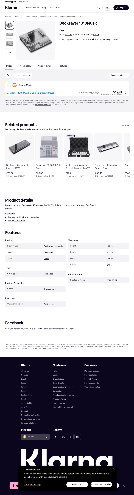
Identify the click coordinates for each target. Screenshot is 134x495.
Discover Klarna (32, 8)
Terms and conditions (43, 105)
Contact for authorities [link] (30, 415)
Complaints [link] (57, 391)
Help (58, 8)
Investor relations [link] (28, 423)
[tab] (9, 65)
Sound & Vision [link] (30, 17)
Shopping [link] (18, 17)
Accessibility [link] (26, 403)
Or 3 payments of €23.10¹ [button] (15, 176)
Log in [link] (55, 375)
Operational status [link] (92, 387)
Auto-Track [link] (25, 407)
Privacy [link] (24, 387)
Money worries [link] (59, 403)
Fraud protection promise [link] (63, 395)
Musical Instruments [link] (48, 17)
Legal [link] (23, 379)
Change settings (32, 484)
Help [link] (55, 371)
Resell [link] (23, 399)
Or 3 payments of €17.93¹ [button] (45, 176)
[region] (67, 478)
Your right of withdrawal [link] (63, 407)
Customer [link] (59, 365)
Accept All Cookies (101, 484)
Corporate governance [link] (30, 419)
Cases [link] (82, 17)
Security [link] (24, 391)
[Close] (114, 469)
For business (23, 2)
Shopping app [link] (58, 379)
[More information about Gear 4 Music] (7, 85)
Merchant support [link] (92, 371)
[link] (56, 437)
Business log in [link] (90, 375)
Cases (96, 34)
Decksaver (48, 252)
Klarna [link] (8, 17)
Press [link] (23, 383)
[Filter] (8, 75)
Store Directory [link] (59, 383)
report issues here (66, 329)
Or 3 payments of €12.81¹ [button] (104, 176)
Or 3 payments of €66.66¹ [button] (74, 176)
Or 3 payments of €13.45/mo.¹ (111, 94)
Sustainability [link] (27, 395)
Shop (44, 8)
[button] (107, 8)
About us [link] (25, 371)
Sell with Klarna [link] (90, 379)
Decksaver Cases (16, 220)
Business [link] (90, 365)
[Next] (125, 155)
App (51, 8)
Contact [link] (24, 411)
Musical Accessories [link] (68, 17)
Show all (125, 125)
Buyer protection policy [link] (62, 387)
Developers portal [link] (91, 383)
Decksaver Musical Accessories (23, 217)
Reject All (77, 484)
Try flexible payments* (109, 39)
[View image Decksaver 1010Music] (9, 25)
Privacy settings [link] (59, 399)
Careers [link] (24, 375)
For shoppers (10, 2)
